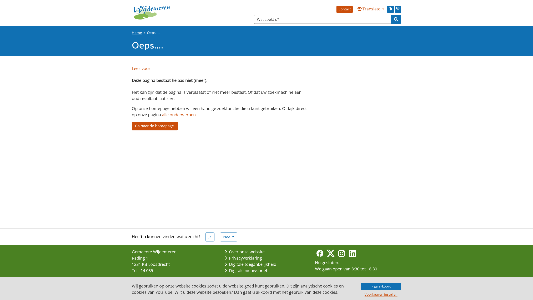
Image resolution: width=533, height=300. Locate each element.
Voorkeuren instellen (381, 294)
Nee (227, 236)
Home (137, 32)
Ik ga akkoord (381, 286)
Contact (345, 9)
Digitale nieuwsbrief (248, 270)
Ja (210, 236)
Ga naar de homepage (155, 125)
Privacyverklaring (245, 258)
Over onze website (247, 252)
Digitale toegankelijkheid (252, 264)
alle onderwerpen (179, 115)
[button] (370, 8)
